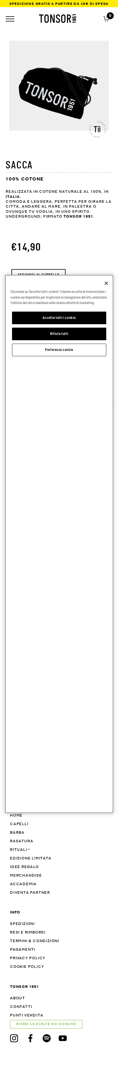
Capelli (19, 824)
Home (16, 815)
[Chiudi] (106, 283)
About (17, 998)
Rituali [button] (18, 850)
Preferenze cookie (59, 350)
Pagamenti (22, 950)
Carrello (106, 18)
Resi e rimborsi (28, 932)
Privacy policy (28, 958)
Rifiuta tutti (59, 333)
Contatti (21, 1007)
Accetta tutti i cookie (59, 318)
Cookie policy (27, 967)
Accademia (23, 884)
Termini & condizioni (34, 941)
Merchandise (26, 875)
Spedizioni (22, 924)
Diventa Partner (30, 893)
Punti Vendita (26, 1015)
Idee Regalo (24, 867)
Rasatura (21, 841)
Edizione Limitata (31, 858)
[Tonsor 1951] (57, 18)
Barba (17, 833)
